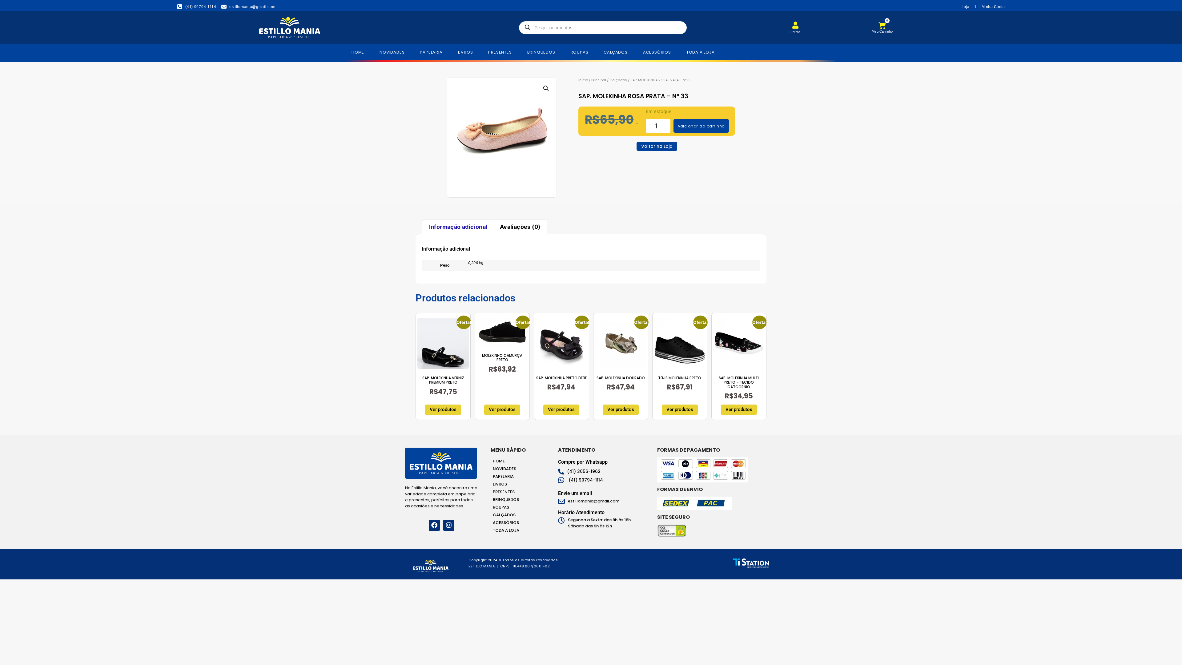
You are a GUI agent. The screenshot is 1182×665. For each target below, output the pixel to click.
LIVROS (465, 52)
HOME (358, 52)
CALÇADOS (615, 52)
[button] (546, 88)
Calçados (618, 80)
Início (583, 80)
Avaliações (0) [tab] (520, 227)
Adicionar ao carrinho (701, 126)
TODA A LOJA (700, 52)
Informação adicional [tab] (458, 227)
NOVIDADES (392, 52)
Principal (598, 80)
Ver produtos (443, 409)
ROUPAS (580, 52)
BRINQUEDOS (541, 52)
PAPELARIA (431, 52)
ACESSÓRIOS (657, 52)
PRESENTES (500, 52)
